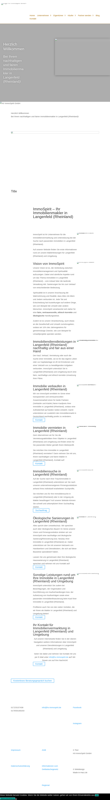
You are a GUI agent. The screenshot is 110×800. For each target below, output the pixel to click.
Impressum (16, 750)
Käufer (70, 16)
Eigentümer (58, 16)
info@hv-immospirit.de (58, 657)
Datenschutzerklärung (20, 766)
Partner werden (84, 16)
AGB (44, 750)
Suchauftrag (41, 510)
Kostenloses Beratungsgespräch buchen (32, 680)
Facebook (77, 707)
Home (32, 16)
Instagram (77, 723)
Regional (46, 785)
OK (97, 795)
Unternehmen (43, 16)
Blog (98, 16)
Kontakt (33, 19)
